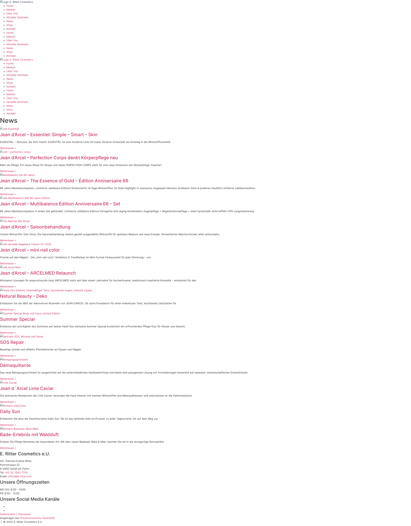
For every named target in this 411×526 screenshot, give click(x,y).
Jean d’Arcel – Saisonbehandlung (35, 227)
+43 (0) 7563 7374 (15, 472)
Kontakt (11, 28)
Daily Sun (10, 411)
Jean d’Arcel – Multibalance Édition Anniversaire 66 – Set (60, 204)
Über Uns (12, 13)
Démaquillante (15, 365)
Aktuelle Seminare (17, 17)
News (9, 21)
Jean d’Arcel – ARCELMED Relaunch (38, 273)
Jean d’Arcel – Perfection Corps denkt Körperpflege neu (59, 157)
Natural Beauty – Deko (23, 296)
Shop (9, 25)
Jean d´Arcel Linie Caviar (27, 388)
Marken (10, 9)
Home (10, 5)
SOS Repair (12, 342)
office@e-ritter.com (20, 476)
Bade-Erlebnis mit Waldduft (29, 434)
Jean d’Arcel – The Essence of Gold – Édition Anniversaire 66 (64, 180)
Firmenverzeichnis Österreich (37, 518)
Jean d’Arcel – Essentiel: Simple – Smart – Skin (49, 134)
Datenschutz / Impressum (15, 514)
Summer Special (17, 319)
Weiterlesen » (8, 148)
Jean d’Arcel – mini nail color (30, 250)
